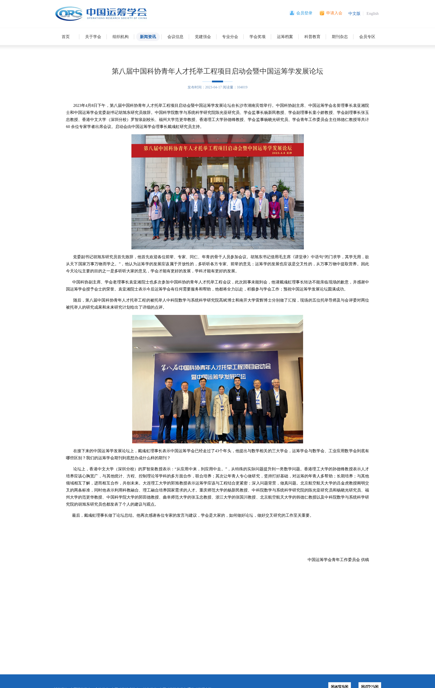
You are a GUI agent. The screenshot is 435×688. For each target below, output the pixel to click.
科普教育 (312, 37)
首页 (66, 37)
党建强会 (203, 37)
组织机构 (121, 37)
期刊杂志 (340, 37)
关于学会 (93, 37)
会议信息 (175, 37)
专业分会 (230, 37)
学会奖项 (257, 37)
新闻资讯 (148, 37)
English (373, 13)
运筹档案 (285, 37)
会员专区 (367, 37)
